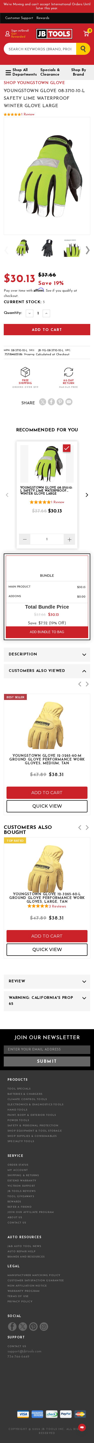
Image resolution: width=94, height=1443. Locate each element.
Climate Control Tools (27, 1099)
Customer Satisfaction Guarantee (36, 1280)
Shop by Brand (78, 72)
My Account (18, 1170)
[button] (7, 495)
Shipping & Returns (23, 1175)
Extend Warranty (22, 1180)
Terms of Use (18, 1296)
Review (17, 981)
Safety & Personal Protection (33, 1125)
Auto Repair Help (22, 1251)
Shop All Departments (23, 72)
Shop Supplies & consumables (32, 1136)
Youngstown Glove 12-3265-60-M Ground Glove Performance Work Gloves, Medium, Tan (47, 759)
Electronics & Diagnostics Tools (35, 1104)
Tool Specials (19, 1089)
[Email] (68, 401)
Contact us (17, 1346)
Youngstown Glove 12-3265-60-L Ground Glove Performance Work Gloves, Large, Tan (47, 897)
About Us (15, 1217)
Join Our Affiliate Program (31, 1212)
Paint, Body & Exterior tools (32, 1115)
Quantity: (13, 313)
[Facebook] (51, 401)
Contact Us (17, 1222)
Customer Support (19, 18)
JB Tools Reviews (22, 1191)
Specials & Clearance (50, 72)
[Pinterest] (60, 401)
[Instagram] (43, 1326)
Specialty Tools (21, 1141)
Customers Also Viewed (37, 671)
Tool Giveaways (21, 1196)
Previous (6, 250)
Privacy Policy (20, 1301)
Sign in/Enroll (20, 30)
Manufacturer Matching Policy (34, 1275)
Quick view (47, 806)
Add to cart (47, 792)
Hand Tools (17, 1110)
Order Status (18, 1165)
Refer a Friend (20, 1207)
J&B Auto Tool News (24, 1246)
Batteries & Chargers (25, 1094)
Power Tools (18, 1120)
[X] (42, 401)
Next (87, 250)
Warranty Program (24, 1291)
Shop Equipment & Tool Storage (35, 1131)
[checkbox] (66, 448)
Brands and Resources (26, 1256)
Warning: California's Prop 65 (41, 1001)
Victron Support (21, 1186)
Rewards (42, 18)
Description (23, 654)
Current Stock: (24, 302)
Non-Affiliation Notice (27, 1286)
